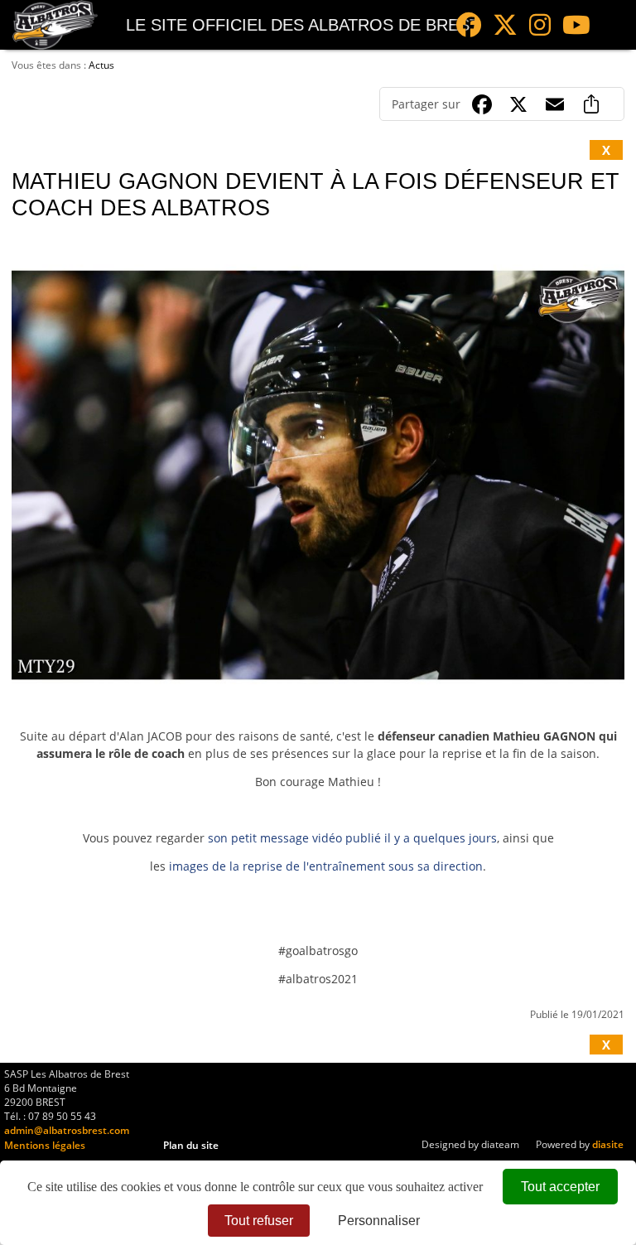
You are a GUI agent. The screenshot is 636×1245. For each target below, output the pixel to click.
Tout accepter (560, 1187)
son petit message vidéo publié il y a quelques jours (352, 838)
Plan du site (191, 1145)
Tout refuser (258, 1221)
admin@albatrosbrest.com (66, 1130)
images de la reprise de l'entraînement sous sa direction (326, 866)
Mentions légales (44, 1145)
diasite (608, 1144)
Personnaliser (379, 1221)
